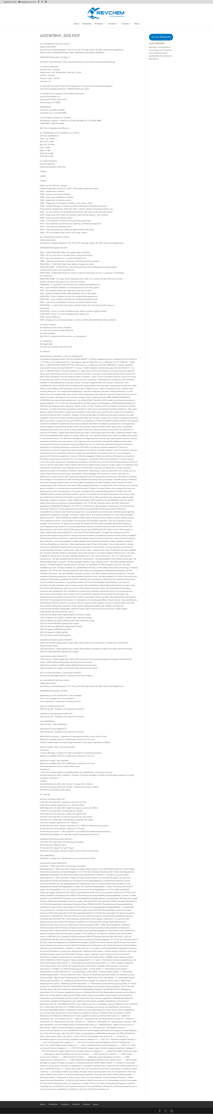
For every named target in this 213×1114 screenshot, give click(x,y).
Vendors (112, 24)
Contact (125, 24)
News (136, 24)
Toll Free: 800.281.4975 (161, 37)
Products (99, 24)
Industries (86, 24)
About (76, 24)
